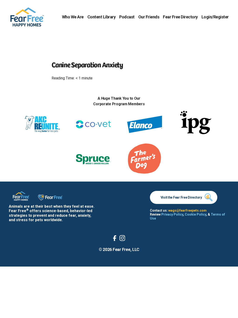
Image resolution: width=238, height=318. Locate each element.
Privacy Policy (172, 214)
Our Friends (148, 16)
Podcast (127, 16)
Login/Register (215, 16)
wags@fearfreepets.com (187, 210)
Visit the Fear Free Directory (181, 197)
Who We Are (73, 16)
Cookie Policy (195, 214)
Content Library (101, 16)
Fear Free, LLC (126, 249)
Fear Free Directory (180, 16)
